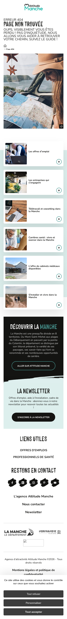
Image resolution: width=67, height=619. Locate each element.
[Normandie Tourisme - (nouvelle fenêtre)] (50, 532)
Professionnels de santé (33, 457)
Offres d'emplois (33, 450)
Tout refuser (33, 593)
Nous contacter (33, 504)
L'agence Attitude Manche (33, 496)
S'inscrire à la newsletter (33, 417)
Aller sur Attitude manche (33, 365)
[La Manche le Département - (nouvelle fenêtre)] (19, 532)
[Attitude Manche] (33, 7)
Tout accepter (33, 611)
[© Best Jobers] (33, 91)
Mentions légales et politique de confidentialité (33, 572)
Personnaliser (33, 602)
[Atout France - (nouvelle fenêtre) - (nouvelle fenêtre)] (33, 542)
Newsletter (33, 512)
